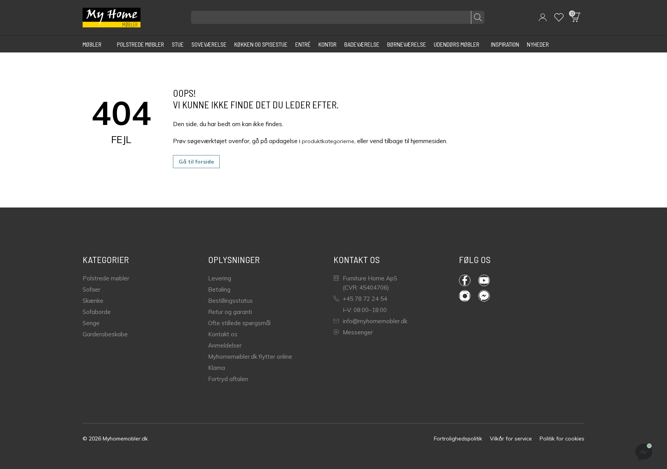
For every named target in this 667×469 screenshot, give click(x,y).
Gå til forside (196, 161)
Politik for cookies (562, 438)
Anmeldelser (225, 345)
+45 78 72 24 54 (365, 298)
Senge (91, 323)
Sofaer (91, 289)
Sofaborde (97, 311)
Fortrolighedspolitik (458, 438)
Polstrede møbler (106, 278)
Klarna (216, 367)
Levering (219, 278)
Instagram (468, 296)
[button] (542, 17)
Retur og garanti (230, 311)
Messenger (358, 332)
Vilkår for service (511, 438)
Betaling (219, 289)
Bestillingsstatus (230, 300)
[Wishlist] (558, 17)
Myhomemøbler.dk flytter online (250, 356)
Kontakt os (222, 334)
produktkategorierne (328, 141)
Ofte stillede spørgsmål (239, 323)
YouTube (488, 280)
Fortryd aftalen (228, 379)
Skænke (93, 300)
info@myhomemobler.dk (375, 321)
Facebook (468, 280)
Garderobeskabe (105, 334)
